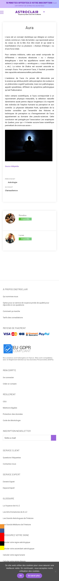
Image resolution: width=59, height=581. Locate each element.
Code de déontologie (11, 420)
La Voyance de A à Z (11, 506)
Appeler (22, 224)
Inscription (53, 438)
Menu (2, 12)
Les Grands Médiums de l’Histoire (17, 524)
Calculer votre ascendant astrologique (18, 549)
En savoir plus (34, 576)
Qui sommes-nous (10, 296)
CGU (5, 401)
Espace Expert (9, 488)
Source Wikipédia (12, 166)
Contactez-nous (9, 464)
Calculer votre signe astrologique (16, 542)
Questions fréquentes (12, 458)
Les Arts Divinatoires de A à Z (15, 512)
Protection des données (13, 414)
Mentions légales (10, 408)
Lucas (21, 235)
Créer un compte (9, 384)
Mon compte (55, 12)
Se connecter (8, 377)
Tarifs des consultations (13, 317)
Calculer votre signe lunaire (14, 555)
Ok (20, 576)
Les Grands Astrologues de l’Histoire (18, 518)
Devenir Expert (9, 482)
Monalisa (22, 215)
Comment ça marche (11, 311)
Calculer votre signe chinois (14, 561)
